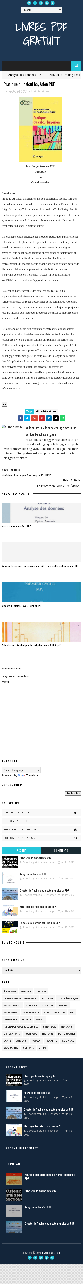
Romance (68, 1040)
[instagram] (41, 3)
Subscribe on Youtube (20, 829)
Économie (10, 991)
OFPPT (42, 1047)
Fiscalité (51, 1040)
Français (67, 1026)
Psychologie (31, 1012)
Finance (26, 991)
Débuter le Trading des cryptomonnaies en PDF (44, 890)
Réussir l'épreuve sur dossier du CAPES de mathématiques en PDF (40, 566)
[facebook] (35, 3)
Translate (32, 775)
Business (47, 998)
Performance (66, 1033)
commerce (10, 1019)
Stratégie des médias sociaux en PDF (39, 906)
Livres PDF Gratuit (41, 33)
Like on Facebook (17, 821)
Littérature (12, 1033)
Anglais (21, 1040)
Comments (61, 850)
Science (26, 1019)
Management (12, 1005)
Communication (54, 1012)
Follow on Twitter (18, 812)
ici (4, 404)
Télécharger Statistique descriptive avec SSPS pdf (31, 645)
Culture (28, 1047)
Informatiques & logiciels (21, 1026)
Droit (40, 1019)
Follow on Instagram (20, 838)
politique (31, 1033)
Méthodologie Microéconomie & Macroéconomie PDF (50, 1176)
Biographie (11, 1047)
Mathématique (40, 91)
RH (72, 1012)
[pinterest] (53, 3)
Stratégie (49, 1026)
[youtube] (47, 3)
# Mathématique (46, 411)
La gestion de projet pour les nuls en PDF (41, 923)
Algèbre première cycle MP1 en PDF (22, 605)
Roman (36, 1040)
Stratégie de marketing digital (36, 858)
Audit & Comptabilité (39, 1005)
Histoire (47, 1033)
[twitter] (29, 3)
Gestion (41, 991)
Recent (22, 850)
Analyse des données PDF (18, 75)
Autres (63, 1005)
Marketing (11, 1012)
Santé (7, 1040)
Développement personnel (20, 998)
